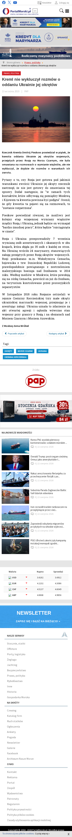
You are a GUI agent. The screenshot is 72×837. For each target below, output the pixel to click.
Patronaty (13, 798)
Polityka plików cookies (20, 814)
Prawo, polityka (16, 675)
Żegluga (11, 659)
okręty (8, 351)
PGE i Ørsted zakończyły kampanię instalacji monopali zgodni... (48, 542)
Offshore (12, 648)
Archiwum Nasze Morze (20, 758)
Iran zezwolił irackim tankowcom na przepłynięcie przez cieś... (48, 508)
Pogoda (11, 737)
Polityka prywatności (19, 809)
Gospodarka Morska (18, 697)
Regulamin (13, 804)
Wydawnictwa (15, 793)
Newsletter (13, 742)
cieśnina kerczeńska (15, 357)
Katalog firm (14, 715)
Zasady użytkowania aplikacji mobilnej (29, 820)
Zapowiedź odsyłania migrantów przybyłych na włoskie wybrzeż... (47, 525)
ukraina (42, 351)
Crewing (11, 710)
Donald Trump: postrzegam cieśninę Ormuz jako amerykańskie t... (48, 458)
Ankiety (11, 732)
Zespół (11, 788)
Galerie (11, 748)
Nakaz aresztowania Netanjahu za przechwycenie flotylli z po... (48, 475)
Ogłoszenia (13, 726)
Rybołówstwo (15, 681)
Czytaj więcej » (42, 833)
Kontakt (12, 772)
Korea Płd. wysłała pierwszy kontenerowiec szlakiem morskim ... (48, 441)
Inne (9, 686)
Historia (11, 691)
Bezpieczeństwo (16, 670)
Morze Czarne (25, 351)
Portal (11, 782)
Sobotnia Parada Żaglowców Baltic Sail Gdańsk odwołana (48, 492)
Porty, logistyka (16, 654)
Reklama (12, 777)
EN (35, 10)
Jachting (12, 665)
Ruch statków (15, 721)
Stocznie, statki (16, 643)
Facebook (12, 753)
